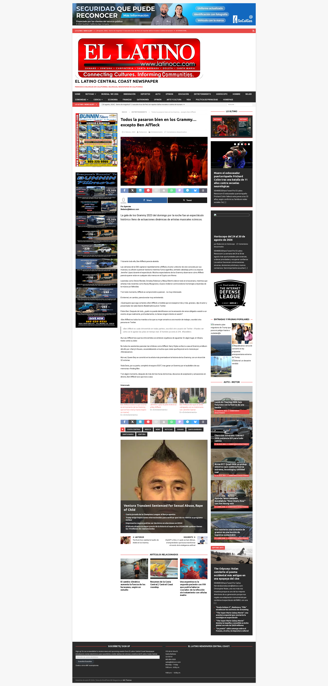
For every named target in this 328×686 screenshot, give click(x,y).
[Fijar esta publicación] (148, 190)
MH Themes (127, 680)
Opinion (169, 94)
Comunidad (80, 100)
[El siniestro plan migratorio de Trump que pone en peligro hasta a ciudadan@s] (221, 329)
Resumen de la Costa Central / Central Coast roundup (161, 584)
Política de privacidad (207, 100)
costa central (133, 429)
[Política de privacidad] (253, 31)
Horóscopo (221, 94)
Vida (189, 100)
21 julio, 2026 (221, 475)
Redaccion (143, 132)
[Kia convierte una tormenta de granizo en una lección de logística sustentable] (232, 527)
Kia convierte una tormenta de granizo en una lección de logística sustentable (230, 532)
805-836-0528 (171, 659)
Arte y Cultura (174, 100)
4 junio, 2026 (221, 507)
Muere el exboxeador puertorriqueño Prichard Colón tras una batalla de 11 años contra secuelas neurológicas (231, 179)
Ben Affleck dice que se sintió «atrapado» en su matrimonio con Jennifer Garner (191, 407)
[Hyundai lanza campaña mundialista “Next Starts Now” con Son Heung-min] (232, 495)
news (158, 429)
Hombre (236, 94)
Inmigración (129, 94)
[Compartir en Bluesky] (195, 190)
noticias (168, 429)
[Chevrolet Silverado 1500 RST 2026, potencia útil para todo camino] (232, 433)
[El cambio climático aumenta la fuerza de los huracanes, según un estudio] (134, 569)
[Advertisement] (164, 242)
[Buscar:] (240, 104)
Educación (183, 94)
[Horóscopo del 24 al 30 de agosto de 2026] (231, 224)
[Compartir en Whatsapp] (172, 190)
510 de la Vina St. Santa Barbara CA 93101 (172, 654)
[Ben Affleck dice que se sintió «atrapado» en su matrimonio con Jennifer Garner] (193, 395)
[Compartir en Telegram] (187, 190)
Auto (157, 94)
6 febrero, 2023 (129, 132)
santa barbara (195, 429)
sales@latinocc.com (173, 662)
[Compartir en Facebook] (124, 190)
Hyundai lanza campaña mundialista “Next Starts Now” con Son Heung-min (230, 501)
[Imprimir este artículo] (164, 190)
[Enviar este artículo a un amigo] (156, 190)
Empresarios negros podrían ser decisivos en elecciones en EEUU (154, 523)
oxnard (180, 429)
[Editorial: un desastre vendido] (242, 362)
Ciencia (97, 100)
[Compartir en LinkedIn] (140, 190)
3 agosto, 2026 (222, 411)
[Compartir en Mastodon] (179, 190)
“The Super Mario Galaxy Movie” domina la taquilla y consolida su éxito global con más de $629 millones (232, 623)
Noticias (89, 94)
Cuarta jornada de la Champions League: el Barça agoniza (150, 514)
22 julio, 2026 (221, 444)
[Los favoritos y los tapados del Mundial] (225, 127)
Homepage (228, 100)
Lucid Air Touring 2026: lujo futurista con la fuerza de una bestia (229, 405)
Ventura (141, 434)
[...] (225, 202)
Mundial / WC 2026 (109, 94)
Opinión (157, 100)
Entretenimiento (202, 94)
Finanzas (127, 100)
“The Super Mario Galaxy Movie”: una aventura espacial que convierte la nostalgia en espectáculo (232, 615)
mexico (148, 429)
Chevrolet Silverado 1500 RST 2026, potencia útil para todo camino (229, 438)
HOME (77, 94)
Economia (112, 100)
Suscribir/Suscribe (85, 661)
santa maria (128, 434)
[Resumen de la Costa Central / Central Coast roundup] (164, 569)
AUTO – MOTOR (232, 382)
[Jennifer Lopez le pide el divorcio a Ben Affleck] (163, 395)
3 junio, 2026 (221, 538)
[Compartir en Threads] (203, 190)
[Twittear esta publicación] (132, 190)
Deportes (145, 94)
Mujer (248, 94)
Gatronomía (143, 100)
